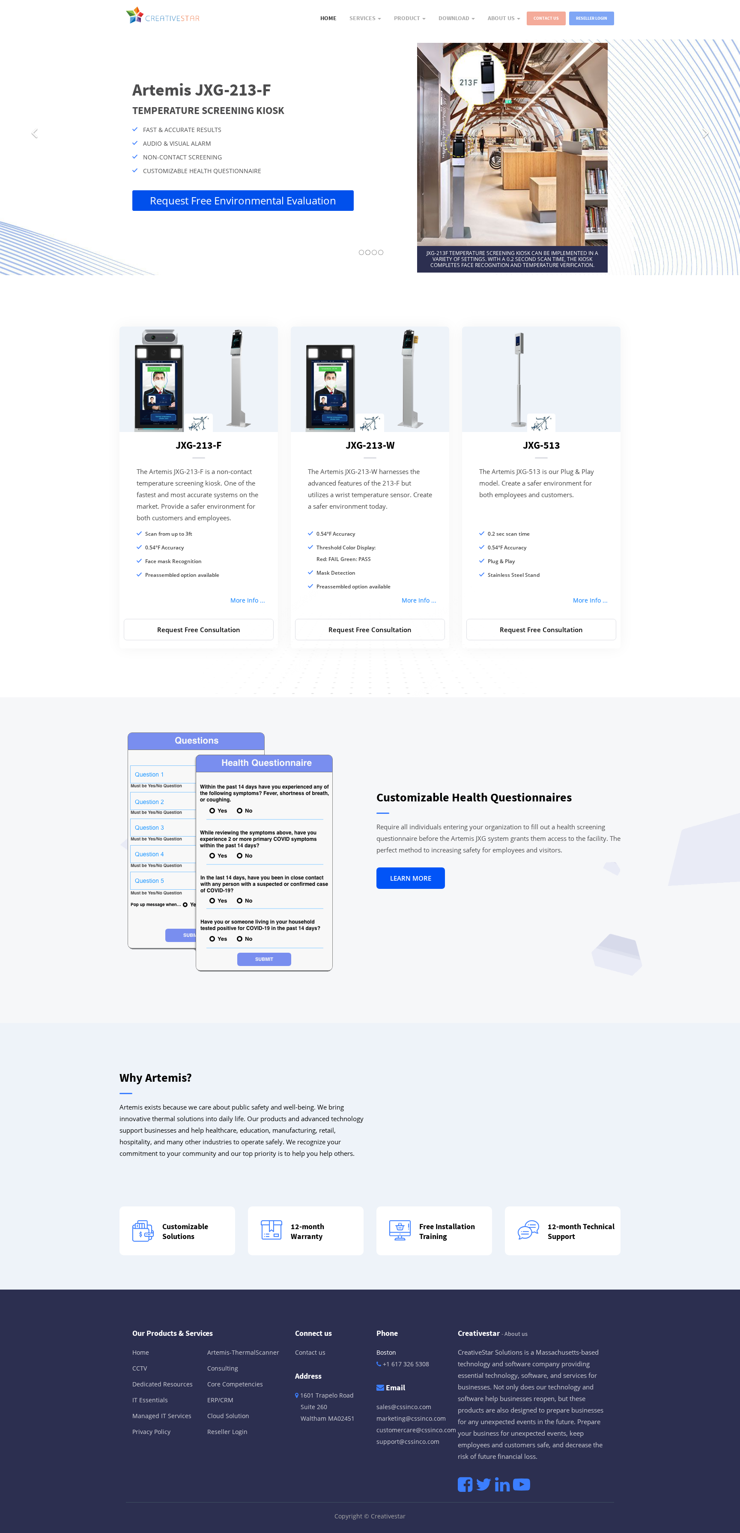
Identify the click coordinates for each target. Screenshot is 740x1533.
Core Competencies (235, 1384)
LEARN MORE (410, 878)
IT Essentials (150, 1400)
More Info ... (247, 600)
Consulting (222, 1368)
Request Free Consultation (198, 629)
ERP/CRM (220, 1400)
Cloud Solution (228, 1416)
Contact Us (546, 18)
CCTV (139, 1368)
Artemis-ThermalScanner (243, 1352)
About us (516, 1334)
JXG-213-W (370, 445)
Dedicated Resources (162, 1384)
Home (140, 1352)
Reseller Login (591, 18)
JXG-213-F (199, 445)
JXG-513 (541, 445)
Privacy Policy (151, 1432)
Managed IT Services (161, 1416)
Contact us (310, 1352)
